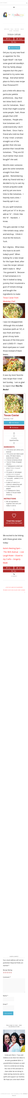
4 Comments (14, 576)
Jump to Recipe (14, 48)
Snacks (22, 29)
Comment (7, 977)
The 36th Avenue (11, 552)
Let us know (10, 523)
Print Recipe (15, 422)
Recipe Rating (7, 970)
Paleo (12, 29)
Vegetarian (16, 30)
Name (5, 996)
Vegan (10, 30)
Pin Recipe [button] (15, 427)
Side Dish (17, 29)
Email (5, 1004)
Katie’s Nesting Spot (11, 548)
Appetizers (6, 29)
